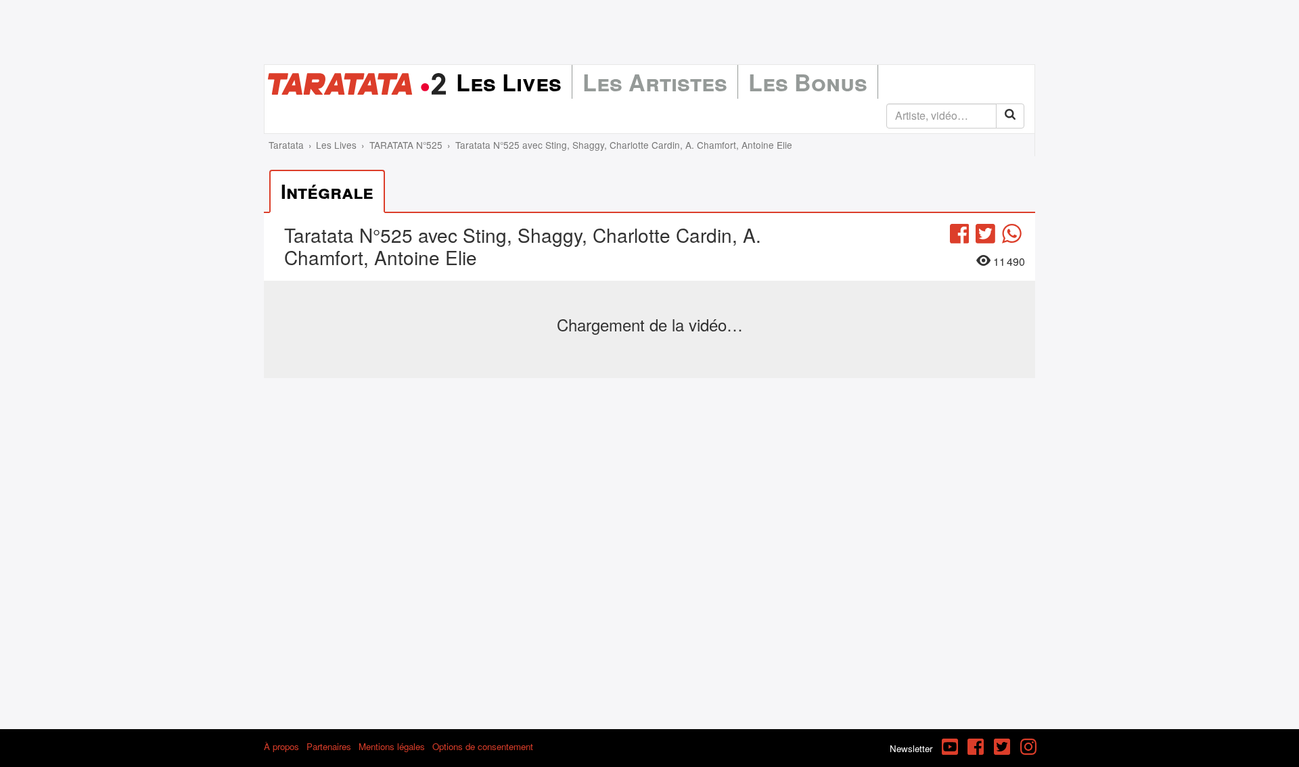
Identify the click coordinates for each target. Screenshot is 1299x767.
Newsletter (911, 748)
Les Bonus (807, 82)
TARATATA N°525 (405, 145)
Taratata (286, 145)
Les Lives (509, 82)
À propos (281, 746)
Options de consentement (482, 746)
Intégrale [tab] (327, 191)
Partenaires (328, 746)
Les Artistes (655, 82)
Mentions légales (392, 746)
